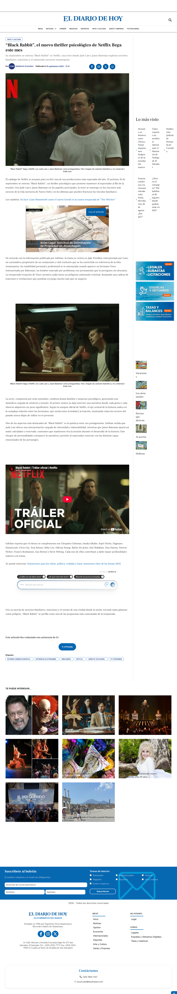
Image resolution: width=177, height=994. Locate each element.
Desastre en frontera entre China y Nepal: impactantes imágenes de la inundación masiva (142, 148)
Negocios (97, 879)
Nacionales (98, 875)
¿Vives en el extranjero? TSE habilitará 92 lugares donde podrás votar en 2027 (156, 194)
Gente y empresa (101, 883)
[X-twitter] (55, 934)
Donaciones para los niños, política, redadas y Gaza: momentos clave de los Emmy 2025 (74, 563)
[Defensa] (141, 445)
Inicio (95, 919)
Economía (98, 931)
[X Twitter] (105, 66)
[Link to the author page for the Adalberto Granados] (12, 66)
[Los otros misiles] (141, 385)
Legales (135, 932)
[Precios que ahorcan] (141, 405)
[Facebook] (92, 66)
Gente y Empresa (101, 948)
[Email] (99, 66)
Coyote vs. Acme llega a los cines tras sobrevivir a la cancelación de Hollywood (87, 732)
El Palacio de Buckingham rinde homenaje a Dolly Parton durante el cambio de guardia (143, 732)
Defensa (140, 453)
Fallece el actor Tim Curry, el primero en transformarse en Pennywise (25, 732)
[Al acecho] (141, 428)
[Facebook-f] (41, 934)
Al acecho (141, 436)
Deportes (123, 879)
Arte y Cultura (100, 944)
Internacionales (126, 875)
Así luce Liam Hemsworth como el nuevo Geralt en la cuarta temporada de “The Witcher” (68, 199)
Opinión (149, 875)
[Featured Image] (88, 734)
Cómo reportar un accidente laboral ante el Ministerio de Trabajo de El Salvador (156, 148)
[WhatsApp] (112, 66)
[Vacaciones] (141, 365)
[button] (170, 20)
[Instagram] (48, 934)
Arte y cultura (151, 879)
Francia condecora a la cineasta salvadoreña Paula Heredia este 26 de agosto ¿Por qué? (142, 197)
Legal (133, 919)
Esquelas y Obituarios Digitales (146, 936)
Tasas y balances (139, 941)
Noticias (97, 923)
